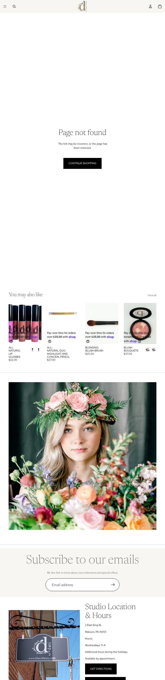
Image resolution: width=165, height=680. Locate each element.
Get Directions (101, 669)
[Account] (150, 6)
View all (152, 295)
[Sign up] (113, 584)
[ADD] (73, 337)
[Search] (14, 6)
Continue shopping (82, 163)
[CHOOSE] (35, 337)
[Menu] (5, 6)
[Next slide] (36, 323)
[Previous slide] (13, 323)
